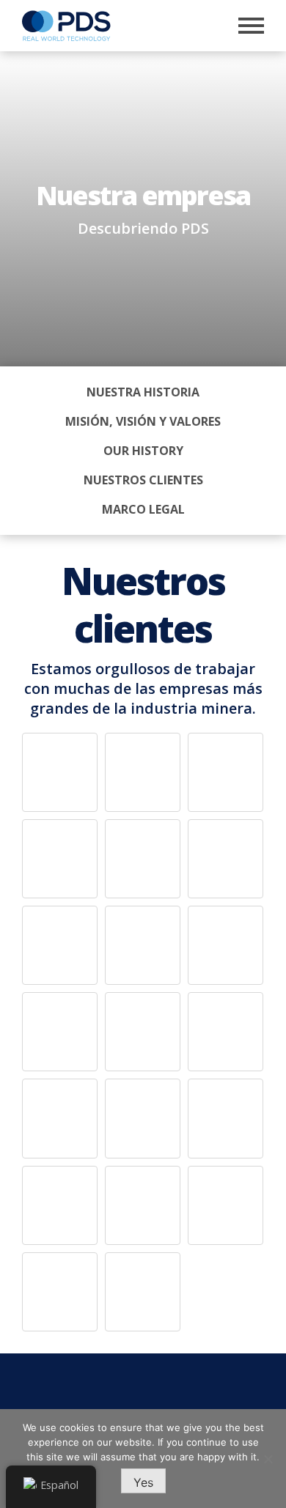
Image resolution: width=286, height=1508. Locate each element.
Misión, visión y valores (143, 421)
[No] (267, 1459)
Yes (143, 1482)
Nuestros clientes (143, 480)
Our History (143, 451)
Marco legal (143, 509)
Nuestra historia (143, 392)
